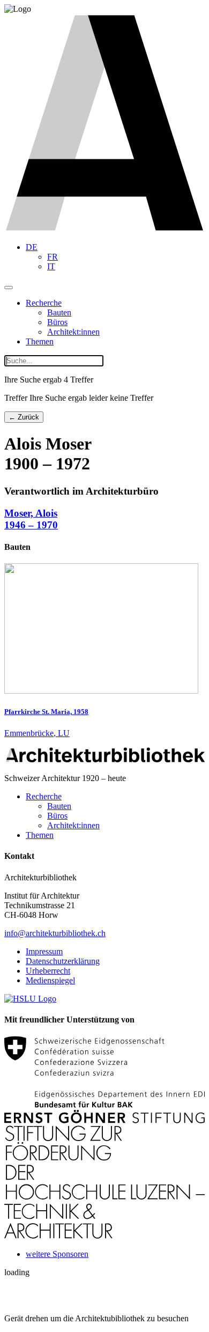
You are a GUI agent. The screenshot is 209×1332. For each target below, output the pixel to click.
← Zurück (24, 417)
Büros (57, 322)
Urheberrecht (48, 970)
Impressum (44, 951)
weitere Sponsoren (57, 1254)
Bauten (59, 312)
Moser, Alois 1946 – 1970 (31, 519)
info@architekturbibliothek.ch (55, 933)
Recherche (44, 302)
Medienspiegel (50, 980)
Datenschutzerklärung (63, 961)
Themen (40, 341)
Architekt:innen (73, 331)
